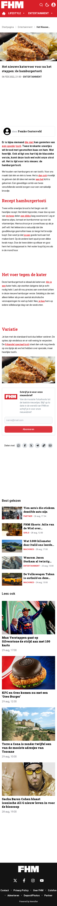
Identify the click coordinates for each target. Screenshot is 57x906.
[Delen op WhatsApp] (18, 445)
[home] (4, 13)
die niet (29, 142)
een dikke (26, 216)
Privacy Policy (20, 890)
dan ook (42, 175)
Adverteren (13, 895)
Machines (28, 549)
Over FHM (38, 890)
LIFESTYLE (14, 13)
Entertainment (32, 76)
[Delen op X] (31, 445)
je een (27, 235)
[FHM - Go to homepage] (28, 869)
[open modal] (53, 5)
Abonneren (28, 429)
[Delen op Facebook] (24, 445)
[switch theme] (47, 5)
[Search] (41, 5)
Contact (4, 890)
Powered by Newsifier (28, 901)
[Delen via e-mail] (50, 445)
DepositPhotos (32, 895)
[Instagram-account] (33, 880)
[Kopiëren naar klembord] (43, 445)
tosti (18, 146)
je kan (42, 301)
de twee (10, 216)
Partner (27, 516)
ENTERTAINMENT (38, 13)
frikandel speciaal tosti (17, 344)
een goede (8, 146)
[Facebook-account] (24, 880)
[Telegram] (37, 445)
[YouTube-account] (42, 880)
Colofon (52, 890)
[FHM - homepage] (12, 4)
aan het (39, 179)
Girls (26, 533)
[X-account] (15, 880)
